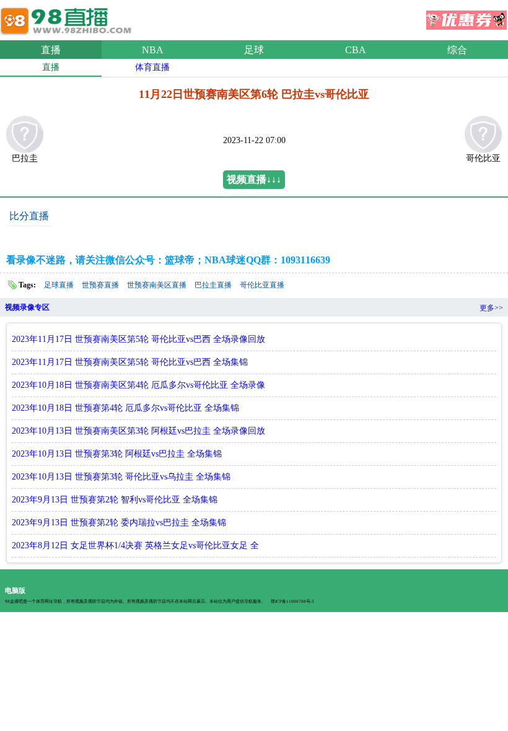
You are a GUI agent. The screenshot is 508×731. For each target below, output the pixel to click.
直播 (51, 50)
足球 (254, 50)
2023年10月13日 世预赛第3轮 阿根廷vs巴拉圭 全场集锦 (117, 453)
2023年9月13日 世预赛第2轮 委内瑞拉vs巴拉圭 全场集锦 (119, 522)
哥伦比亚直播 (262, 285)
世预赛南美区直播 (156, 285)
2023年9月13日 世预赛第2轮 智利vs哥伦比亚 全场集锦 (114, 499)
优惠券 (466, 16)
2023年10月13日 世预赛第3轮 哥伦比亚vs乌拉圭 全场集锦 (121, 476)
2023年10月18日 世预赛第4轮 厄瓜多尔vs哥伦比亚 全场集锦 (125, 408)
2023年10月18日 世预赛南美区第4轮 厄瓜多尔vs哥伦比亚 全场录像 (138, 385)
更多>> (491, 308)
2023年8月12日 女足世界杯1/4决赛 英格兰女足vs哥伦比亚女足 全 (135, 545)
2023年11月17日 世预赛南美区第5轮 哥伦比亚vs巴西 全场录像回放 (138, 339)
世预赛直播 (100, 285)
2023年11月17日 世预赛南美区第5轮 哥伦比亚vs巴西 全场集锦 (130, 362)
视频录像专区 (27, 307)
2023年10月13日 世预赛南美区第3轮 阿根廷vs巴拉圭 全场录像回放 (138, 431)
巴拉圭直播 (213, 285)
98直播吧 (68, 18)
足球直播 (59, 285)
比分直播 (29, 216)
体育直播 (152, 67)
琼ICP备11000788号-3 (292, 601)
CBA (355, 50)
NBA (153, 50)
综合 (457, 50)
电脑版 (15, 590)
